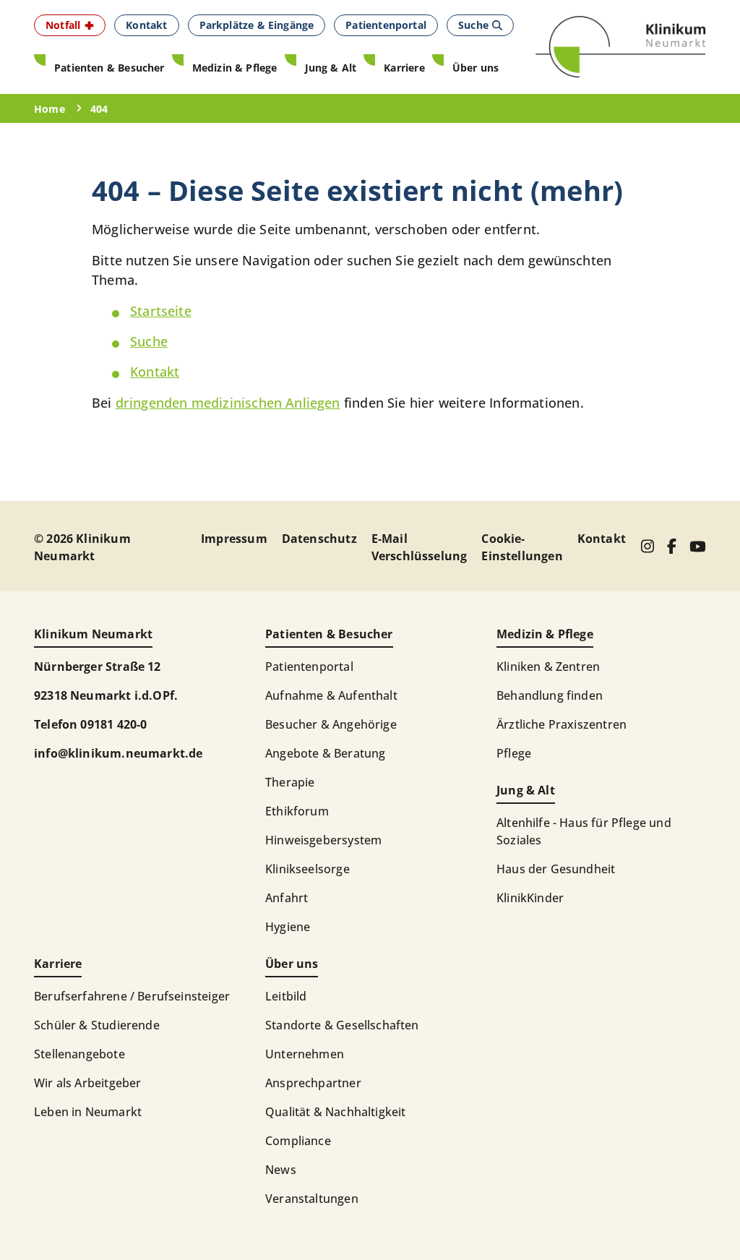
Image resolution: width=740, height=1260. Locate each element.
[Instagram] (647, 546)
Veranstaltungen (311, 1199)
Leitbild (285, 996)
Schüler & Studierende (97, 1025)
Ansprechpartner (313, 1083)
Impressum (234, 539)
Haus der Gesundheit (555, 869)
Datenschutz (319, 539)
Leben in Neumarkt (88, 1112)
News (280, 1170)
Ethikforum (297, 811)
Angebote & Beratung (325, 753)
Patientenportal (309, 666)
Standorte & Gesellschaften (342, 1025)
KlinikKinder (530, 898)
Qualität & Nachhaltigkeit (335, 1112)
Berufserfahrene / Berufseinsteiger (132, 996)
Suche (149, 341)
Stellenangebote (79, 1054)
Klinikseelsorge (307, 869)
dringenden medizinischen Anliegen (228, 402)
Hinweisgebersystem (323, 840)
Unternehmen (304, 1054)
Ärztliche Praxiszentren (561, 724)
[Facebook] (672, 546)
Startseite (161, 311)
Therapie (289, 782)
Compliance (298, 1141)
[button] (70, 25)
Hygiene (287, 927)
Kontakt (154, 371)
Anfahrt (286, 898)
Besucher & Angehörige (331, 724)
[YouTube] (697, 546)
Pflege (513, 753)
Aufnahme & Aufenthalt (331, 695)
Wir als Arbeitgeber (87, 1083)
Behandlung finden (549, 695)
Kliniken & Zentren (548, 666)
